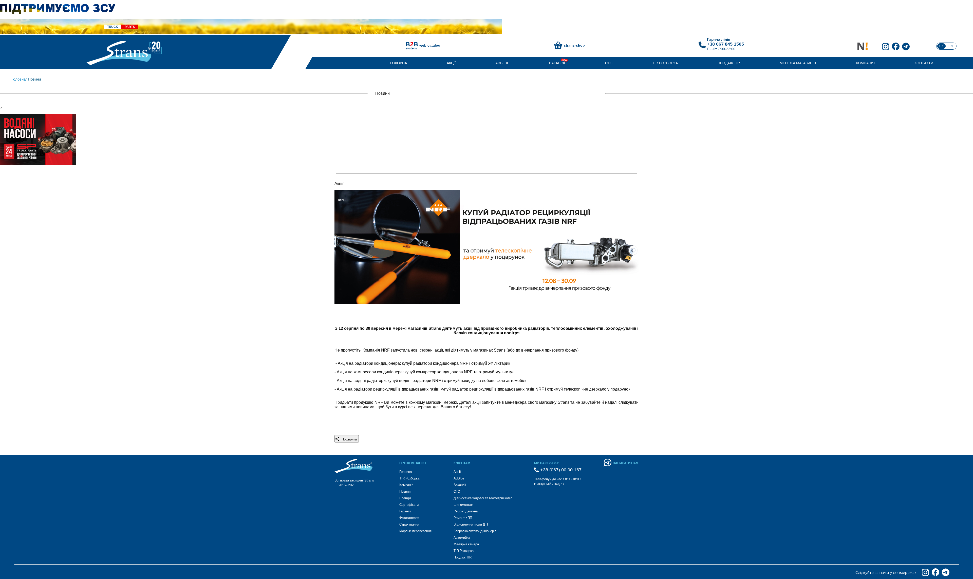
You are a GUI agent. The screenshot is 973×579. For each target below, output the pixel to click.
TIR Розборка (665, 63)
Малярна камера (466, 544)
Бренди (405, 498)
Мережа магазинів (798, 63)
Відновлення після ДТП (471, 524)
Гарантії (405, 511)
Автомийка (462, 537)
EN (950, 46)
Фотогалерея (409, 517)
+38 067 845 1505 (725, 44)
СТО (608, 63)
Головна (398, 63)
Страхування (409, 524)
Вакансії (557, 63)
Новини (404, 491)
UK (941, 46)
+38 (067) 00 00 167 (560, 470)
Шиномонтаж (463, 504)
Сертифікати (409, 504)
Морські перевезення (415, 531)
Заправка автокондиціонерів (475, 531)
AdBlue (502, 63)
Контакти (923, 63)
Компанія (865, 63)
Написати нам (626, 463)
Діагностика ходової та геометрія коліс (483, 498)
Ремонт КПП (463, 517)
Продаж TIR (729, 63)
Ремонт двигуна (466, 511)
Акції (451, 63)
